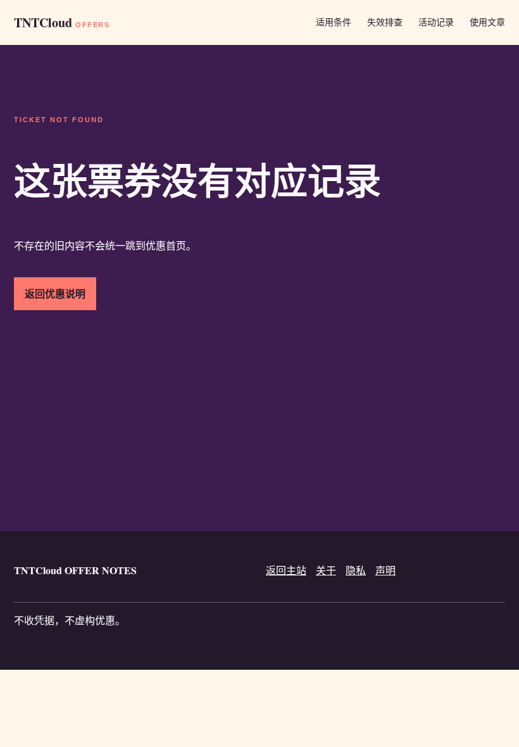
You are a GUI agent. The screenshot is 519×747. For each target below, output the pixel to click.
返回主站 (286, 570)
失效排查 (385, 22)
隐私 (356, 570)
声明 (385, 570)
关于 (326, 570)
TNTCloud (61, 22)
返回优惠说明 (55, 293)
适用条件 (333, 22)
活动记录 (436, 22)
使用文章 (487, 22)
